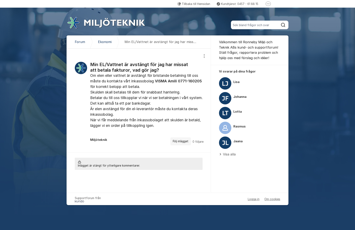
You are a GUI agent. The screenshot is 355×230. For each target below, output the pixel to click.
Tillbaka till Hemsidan (196, 4)
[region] (139, 100)
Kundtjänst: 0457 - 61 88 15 (239, 4)
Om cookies (272, 199)
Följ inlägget (180, 141)
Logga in (253, 199)
